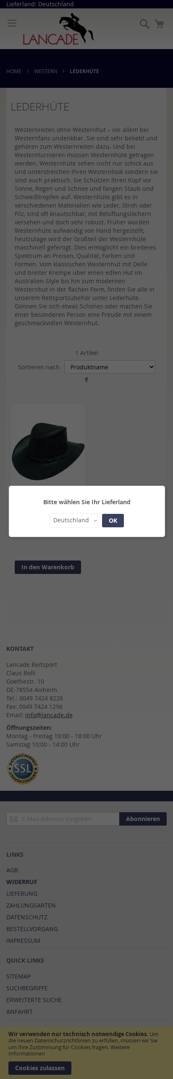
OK (113, 520)
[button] (75, 520)
